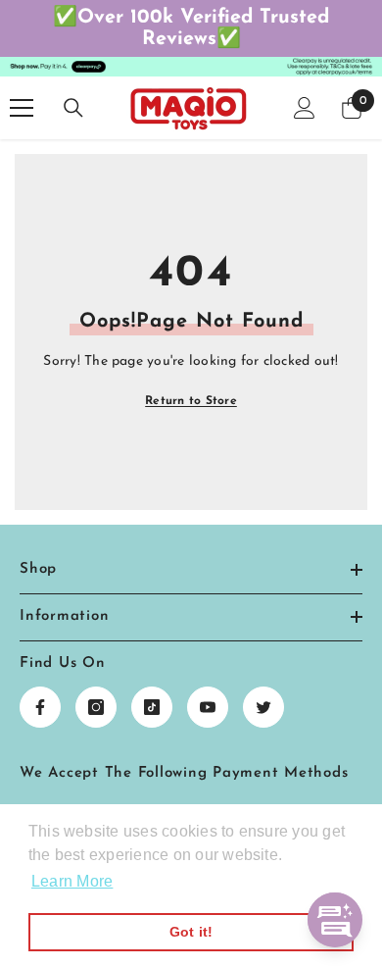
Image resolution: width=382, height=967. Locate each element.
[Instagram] (96, 707)
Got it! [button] (191, 932)
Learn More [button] (72, 881)
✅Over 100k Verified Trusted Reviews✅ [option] (191, 28)
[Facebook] (40, 707)
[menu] (21, 108)
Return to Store (191, 401)
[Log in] (304, 108)
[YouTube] (207, 707)
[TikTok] (151, 707)
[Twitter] (263, 707)
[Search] (73, 108)
